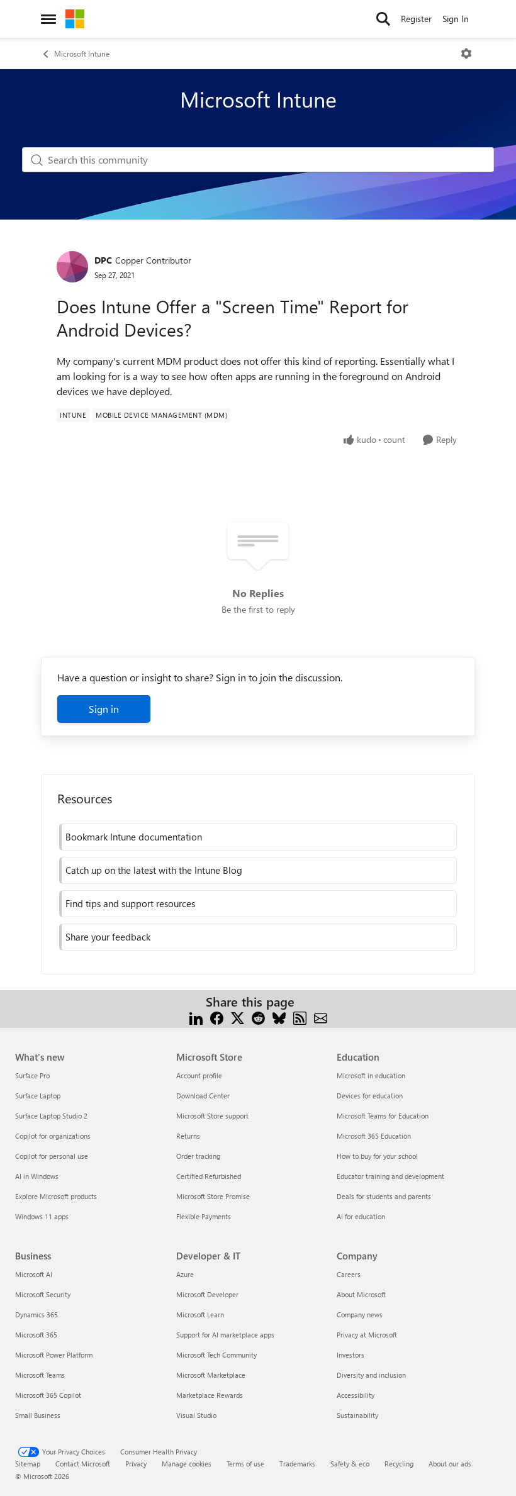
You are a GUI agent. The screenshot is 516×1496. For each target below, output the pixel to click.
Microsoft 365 (36, 1334)
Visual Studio (196, 1415)
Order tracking (198, 1156)
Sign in (104, 708)
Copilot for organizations (53, 1136)
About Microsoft (361, 1294)
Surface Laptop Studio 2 (51, 1115)
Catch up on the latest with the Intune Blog (153, 870)
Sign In (455, 19)
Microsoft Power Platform (54, 1354)
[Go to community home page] (74, 18)
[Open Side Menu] (48, 18)
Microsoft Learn (200, 1314)
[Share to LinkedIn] (196, 1017)
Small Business (37, 1415)
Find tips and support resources (130, 903)
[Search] (383, 18)
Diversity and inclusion (371, 1375)
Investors (350, 1354)
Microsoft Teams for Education (383, 1115)
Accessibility (355, 1395)
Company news (360, 1314)
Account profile (199, 1075)
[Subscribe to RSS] (299, 1017)
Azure (185, 1274)
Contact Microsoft (82, 1463)
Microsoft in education (371, 1075)
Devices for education (370, 1095)
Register (416, 19)
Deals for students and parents (384, 1196)
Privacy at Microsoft (367, 1334)
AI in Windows (37, 1176)
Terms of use (245, 1463)
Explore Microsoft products (56, 1196)
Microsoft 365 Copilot (48, 1395)
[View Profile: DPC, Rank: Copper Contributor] (72, 266)
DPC (103, 260)
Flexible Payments (203, 1216)
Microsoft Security (42, 1294)
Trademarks (297, 1463)
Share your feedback (107, 936)
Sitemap (27, 1463)
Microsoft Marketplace (210, 1375)
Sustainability (357, 1415)
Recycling (398, 1463)
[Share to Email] (320, 1017)
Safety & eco (349, 1463)
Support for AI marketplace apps (225, 1334)
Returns (188, 1136)
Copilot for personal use (51, 1156)
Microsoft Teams (40, 1375)
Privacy (136, 1463)
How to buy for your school (377, 1156)
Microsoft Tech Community (216, 1354)
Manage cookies (186, 1463)
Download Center (203, 1095)
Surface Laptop (37, 1095)
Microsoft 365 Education (374, 1136)
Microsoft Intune (81, 53)
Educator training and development (390, 1176)
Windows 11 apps (42, 1216)
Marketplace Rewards (209, 1395)
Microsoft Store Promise (213, 1196)
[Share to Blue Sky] (279, 1017)
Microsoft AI (33, 1274)
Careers (349, 1274)
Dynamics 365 (36, 1314)
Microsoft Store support (212, 1115)
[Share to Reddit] (258, 1017)
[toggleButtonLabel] (466, 53)
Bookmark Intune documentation (133, 836)
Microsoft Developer (207, 1294)
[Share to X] (237, 1017)
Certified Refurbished (208, 1176)
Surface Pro (32, 1075)
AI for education (361, 1216)
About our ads (450, 1463)
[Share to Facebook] (216, 1017)
